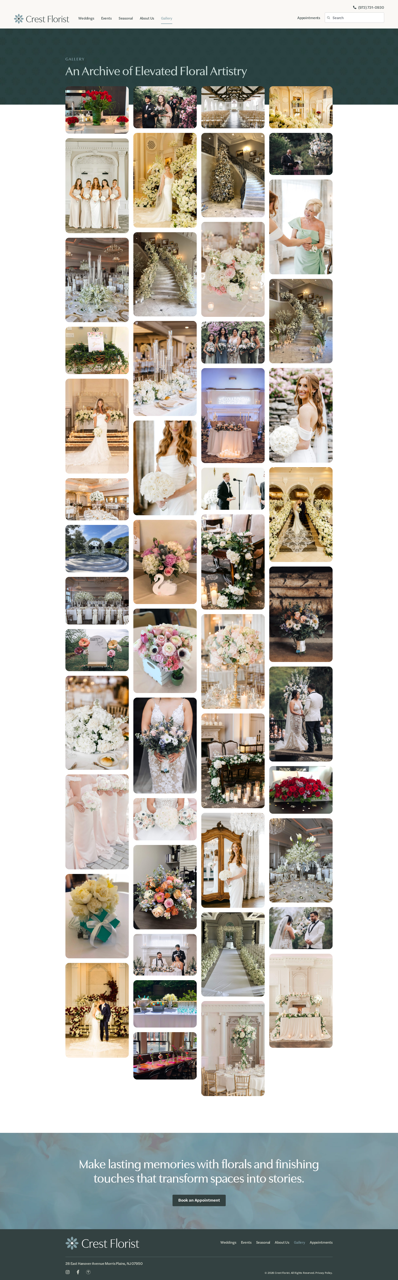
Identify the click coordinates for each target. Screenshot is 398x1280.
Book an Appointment (199, 1200)
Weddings (86, 18)
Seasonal (126, 18)
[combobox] (354, 17)
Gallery (166, 18)
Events (106, 18)
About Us (147, 18)
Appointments (308, 17)
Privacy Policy (323, 1273)
